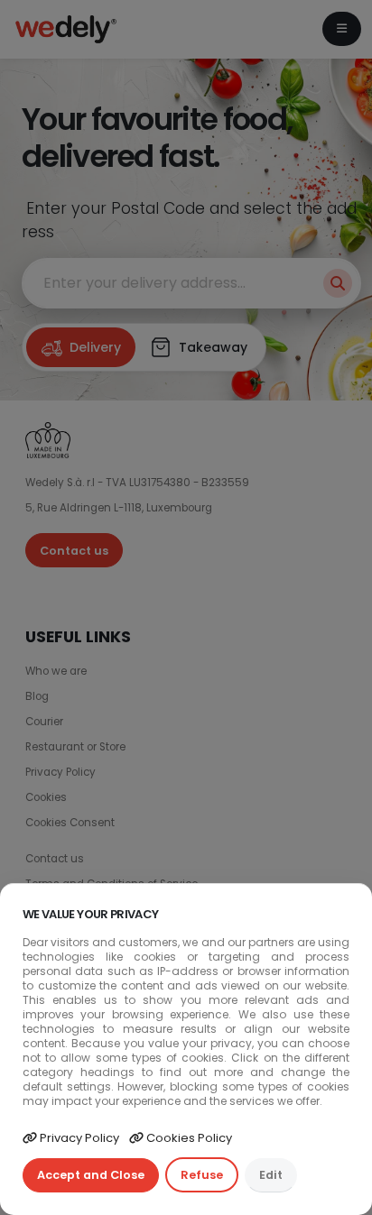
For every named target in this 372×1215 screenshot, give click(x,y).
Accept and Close (90, 1175)
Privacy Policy (78, 1137)
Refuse (202, 1175)
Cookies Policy (188, 1137)
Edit (271, 1175)
